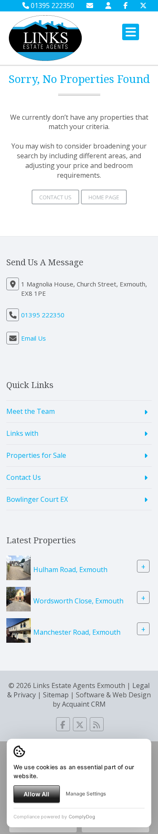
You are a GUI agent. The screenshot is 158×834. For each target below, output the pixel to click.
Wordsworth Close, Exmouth (78, 601)
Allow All (36, 794)
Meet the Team (30, 411)
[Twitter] (143, 5)
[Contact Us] (108, 5)
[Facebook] (125, 5)
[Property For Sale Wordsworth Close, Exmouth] (18, 598)
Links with (22, 433)
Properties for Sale (36, 455)
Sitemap (56, 694)
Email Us (33, 338)
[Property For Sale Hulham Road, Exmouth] (18, 567)
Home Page (103, 197)
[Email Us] (89, 5)
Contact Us (55, 197)
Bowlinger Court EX (37, 499)
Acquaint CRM (84, 704)
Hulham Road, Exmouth (70, 569)
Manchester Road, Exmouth (77, 632)
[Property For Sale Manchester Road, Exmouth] (18, 630)
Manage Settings (86, 793)
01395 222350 (51, 5)
